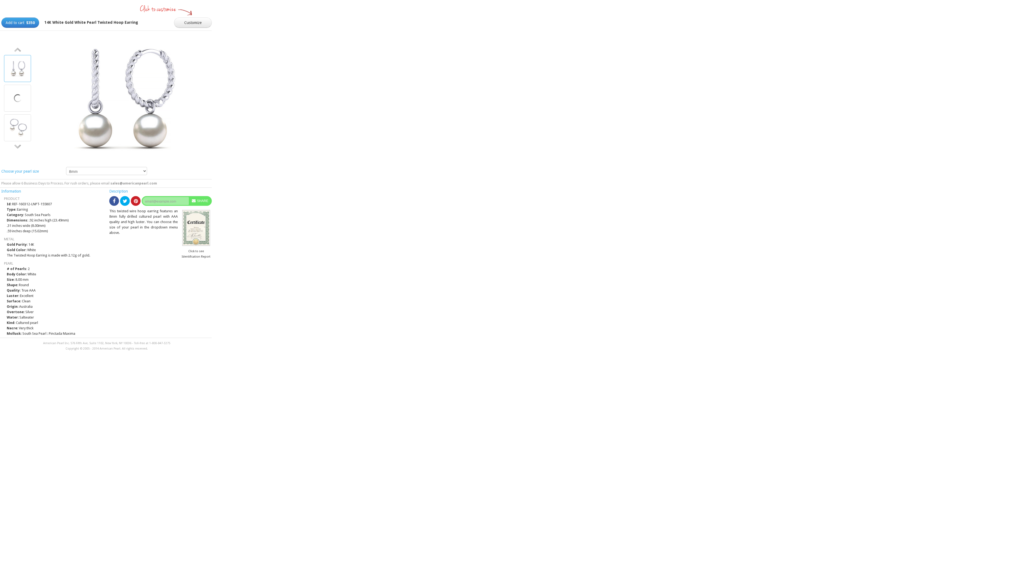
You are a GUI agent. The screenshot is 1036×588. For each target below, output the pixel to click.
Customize (193, 22)
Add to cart (20, 22)
